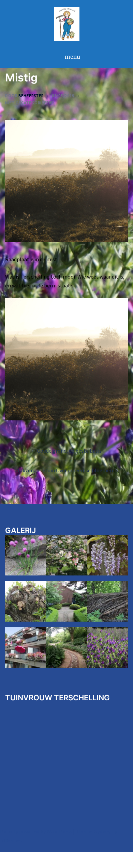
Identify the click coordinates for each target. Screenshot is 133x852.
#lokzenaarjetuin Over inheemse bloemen (64, 470)
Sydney (102, 831)
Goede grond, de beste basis (69, 450)
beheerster (31, 95)
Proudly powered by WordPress (36, 831)
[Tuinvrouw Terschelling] (66, 25)
